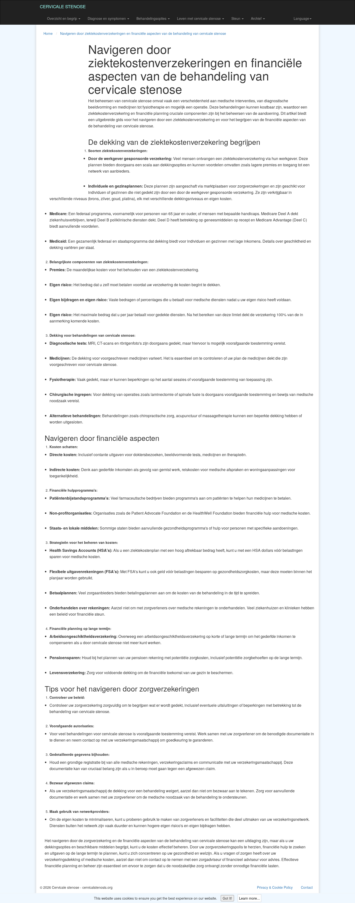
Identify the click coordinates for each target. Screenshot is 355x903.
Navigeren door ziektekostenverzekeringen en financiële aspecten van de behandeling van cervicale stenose (143, 33)
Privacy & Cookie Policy (275, 887)
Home (48, 33)
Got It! (227, 898)
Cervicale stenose (63, 6)
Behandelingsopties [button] (151, 18)
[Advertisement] (59, 114)
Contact (307, 887)
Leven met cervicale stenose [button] (199, 18)
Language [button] (301, 18)
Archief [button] (257, 18)
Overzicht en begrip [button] (62, 18)
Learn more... (249, 898)
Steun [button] (236, 18)
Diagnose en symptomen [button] (107, 18)
